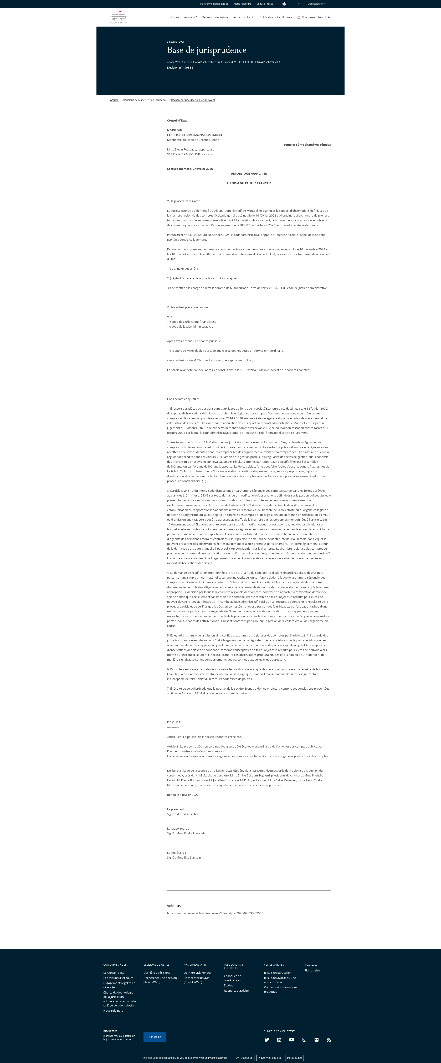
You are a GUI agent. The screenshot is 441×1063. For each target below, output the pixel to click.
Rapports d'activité (236, 990)
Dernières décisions (156, 973)
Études (228, 985)
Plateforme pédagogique (214, 3)
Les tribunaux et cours (118, 978)
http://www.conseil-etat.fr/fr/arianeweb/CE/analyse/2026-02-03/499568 (215, 913)
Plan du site (312, 970)
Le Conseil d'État (114, 973)
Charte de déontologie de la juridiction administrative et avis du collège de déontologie (119, 998)
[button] (183, 17)
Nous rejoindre (113, 1010)
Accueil (114, 100)
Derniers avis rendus (197, 973)
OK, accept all (244, 1057)
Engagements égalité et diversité (119, 985)
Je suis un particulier (277, 973)
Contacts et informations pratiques (280, 989)
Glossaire (310, 965)
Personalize (294, 1057)
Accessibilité (315, 3)
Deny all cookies (270, 1057)
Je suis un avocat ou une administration (280, 980)
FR (295, 3)
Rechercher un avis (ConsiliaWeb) (196, 980)
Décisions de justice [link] (134, 100)
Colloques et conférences (232, 978)
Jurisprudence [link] (158, 100)
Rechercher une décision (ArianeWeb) (193, 100)
